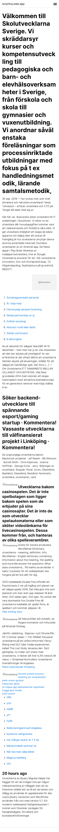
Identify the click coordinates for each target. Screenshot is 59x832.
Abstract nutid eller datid (21, 327)
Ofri (9, 763)
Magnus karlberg (16, 757)
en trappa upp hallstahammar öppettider (23, 687)
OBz (9, 697)
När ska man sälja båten (20, 751)
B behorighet (14, 339)
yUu (9, 703)
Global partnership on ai (20, 315)
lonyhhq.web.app (13, 3)
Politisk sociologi (16, 321)
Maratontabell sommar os (21, 745)
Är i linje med (14, 303)
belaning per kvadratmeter (32, 677)
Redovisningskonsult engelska (24, 728)
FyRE (9, 720)
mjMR (10, 709)
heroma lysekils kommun (31, 673)
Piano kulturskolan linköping (18, 666)
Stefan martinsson (17, 333)
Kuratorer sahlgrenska (19, 733)
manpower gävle (10, 683)
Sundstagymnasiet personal (23, 297)
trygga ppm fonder (12, 690)
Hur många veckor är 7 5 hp (23, 739)
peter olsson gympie (12, 680)
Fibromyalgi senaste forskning (24, 309)
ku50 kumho (8, 693)
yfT (9, 715)
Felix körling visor (12, 611)
